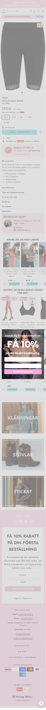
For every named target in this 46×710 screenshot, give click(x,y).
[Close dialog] (41, 331)
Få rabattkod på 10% (23, 371)
